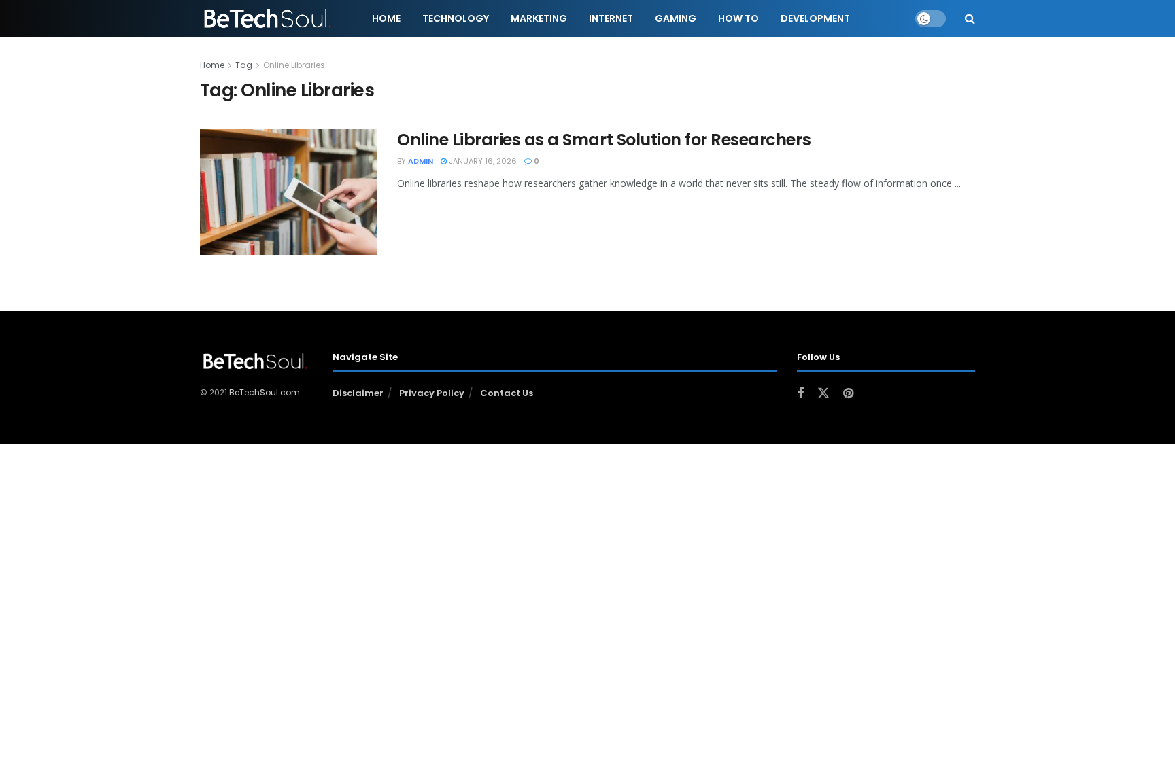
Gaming (675, 18)
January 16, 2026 (482, 161)
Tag (243, 65)
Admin (420, 161)
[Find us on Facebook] (800, 394)
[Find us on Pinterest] (848, 394)
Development (815, 18)
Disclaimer (358, 393)
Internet (611, 18)
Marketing (539, 18)
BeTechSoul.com (264, 392)
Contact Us (506, 393)
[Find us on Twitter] (823, 393)
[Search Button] (970, 18)
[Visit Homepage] (268, 18)
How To (738, 18)
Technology (455, 18)
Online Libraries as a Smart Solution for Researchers (604, 139)
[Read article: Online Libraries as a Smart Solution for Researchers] (288, 192)
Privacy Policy (431, 393)
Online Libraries (294, 65)
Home (386, 18)
